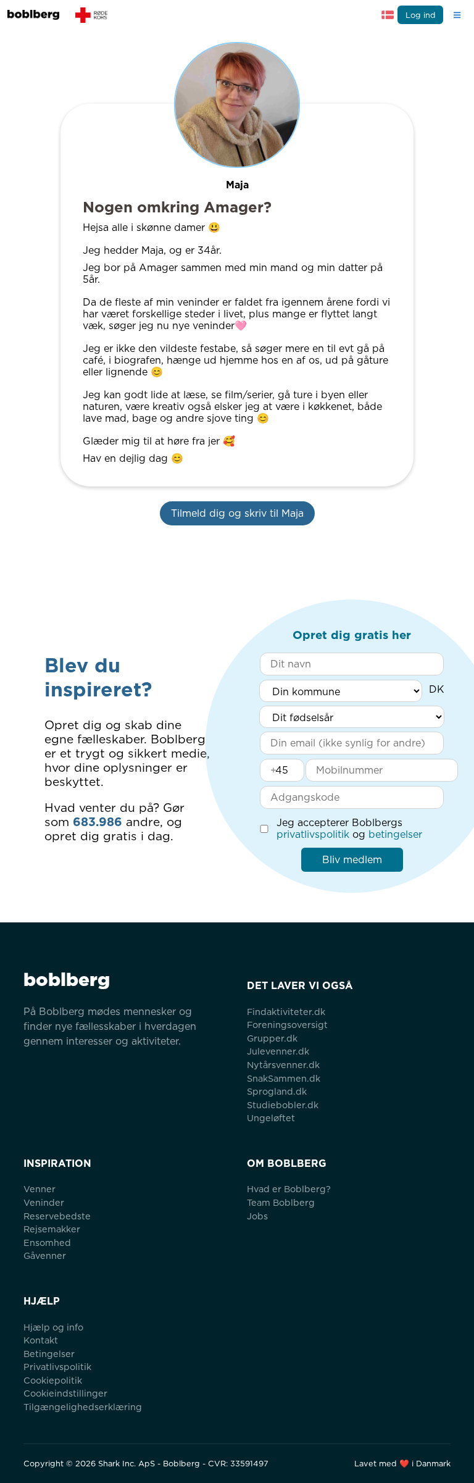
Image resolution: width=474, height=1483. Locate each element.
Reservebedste (57, 1216)
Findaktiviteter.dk (286, 1011)
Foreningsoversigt (287, 1024)
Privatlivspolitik (57, 1366)
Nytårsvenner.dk (283, 1064)
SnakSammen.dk (283, 1078)
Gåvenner (44, 1255)
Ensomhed (47, 1242)
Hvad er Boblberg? (289, 1189)
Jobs (257, 1216)
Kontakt (40, 1340)
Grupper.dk (272, 1038)
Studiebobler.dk (282, 1105)
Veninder (43, 1202)
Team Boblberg (281, 1202)
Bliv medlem (352, 860)
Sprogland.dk (277, 1091)
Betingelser (49, 1353)
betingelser (395, 834)
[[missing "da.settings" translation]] (387, 15)
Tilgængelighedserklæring (82, 1407)
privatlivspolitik (312, 834)
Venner (39, 1189)
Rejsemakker (51, 1229)
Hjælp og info (53, 1327)
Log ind (420, 15)
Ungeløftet (271, 1118)
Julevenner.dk (278, 1051)
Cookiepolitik (52, 1380)
